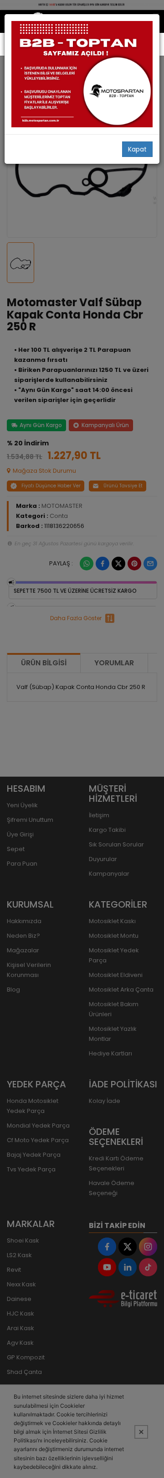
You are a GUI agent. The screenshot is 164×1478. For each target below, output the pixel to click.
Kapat (137, 149)
